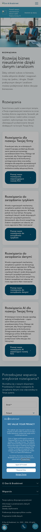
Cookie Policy (25, 459)
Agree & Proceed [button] (21, 465)
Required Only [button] (21, 470)
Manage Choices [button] (21, 474)
